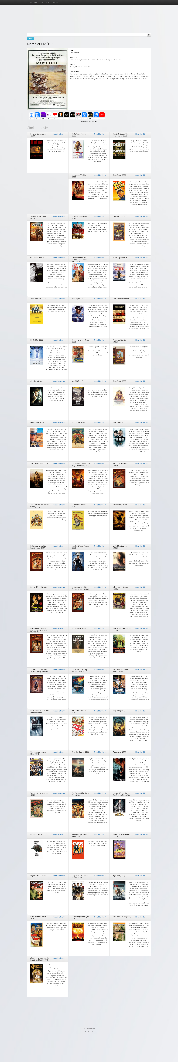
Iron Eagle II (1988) (79, 299)
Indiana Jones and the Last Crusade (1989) (38, 547)
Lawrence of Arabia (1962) (79, 176)
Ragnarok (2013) (119, 711)
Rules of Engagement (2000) (38, 135)
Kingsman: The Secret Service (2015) (80, 876)
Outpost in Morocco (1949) (79, 712)
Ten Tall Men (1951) (79, 422)
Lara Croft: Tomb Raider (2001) (80, 547)
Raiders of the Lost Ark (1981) (121, 464)
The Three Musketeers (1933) (121, 835)
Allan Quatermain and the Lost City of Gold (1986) (39, 959)
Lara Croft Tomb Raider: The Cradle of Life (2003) (122, 794)
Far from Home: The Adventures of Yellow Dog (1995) (79, 259)
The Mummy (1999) (120, 505)
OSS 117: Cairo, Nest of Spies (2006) (80, 835)
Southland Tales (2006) (121, 299)
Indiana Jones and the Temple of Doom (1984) (80, 588)
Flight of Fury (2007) (38, 875)
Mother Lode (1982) (79, 628)
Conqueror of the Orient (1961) (80, 341)
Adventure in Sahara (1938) (120, 588)
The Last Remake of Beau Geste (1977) (39, 506)
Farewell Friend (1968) (38, 587)
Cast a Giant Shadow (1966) (79, 135)
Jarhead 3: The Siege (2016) (38, 217)
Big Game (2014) (119, 875)
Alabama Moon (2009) (38, 299)
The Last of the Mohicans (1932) (122, 629)
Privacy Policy (89, 1031)
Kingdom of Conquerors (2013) (80, 217)
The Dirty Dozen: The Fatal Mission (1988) (120, 135)
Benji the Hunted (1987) (81, 752)
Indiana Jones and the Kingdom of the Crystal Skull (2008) (38, 630)
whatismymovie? (36, 2)
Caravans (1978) (119, 216)
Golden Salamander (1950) (79, 506)
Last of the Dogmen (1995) (120, 547)
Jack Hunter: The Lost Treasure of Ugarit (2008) (39, 670)
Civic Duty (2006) (36, 381)
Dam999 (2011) (77, 381)
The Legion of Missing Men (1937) (38, 753)
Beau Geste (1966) (119, 381)
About (47, 3)
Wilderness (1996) (119, 752)
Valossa (86, 1028)
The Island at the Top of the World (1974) (80, 670)
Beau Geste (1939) (119, 175)
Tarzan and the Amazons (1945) (39, 794)
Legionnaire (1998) (37, 422)
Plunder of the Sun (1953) (120, 341)
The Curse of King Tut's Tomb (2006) (80, 794)
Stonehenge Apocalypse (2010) (81, 918)
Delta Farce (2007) (37, 834)
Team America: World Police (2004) (120, 670)
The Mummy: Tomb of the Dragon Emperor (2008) (81, 464)
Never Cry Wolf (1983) (121, 257)
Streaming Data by (85, 121)
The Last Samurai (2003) (39, 463)
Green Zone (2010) (37, 257)
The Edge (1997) (119, 422)
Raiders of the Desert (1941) (38, 918)
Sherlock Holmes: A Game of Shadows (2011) (39, 712)
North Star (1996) (37, 340)
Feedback (55, 3)
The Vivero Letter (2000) (122, 917)
